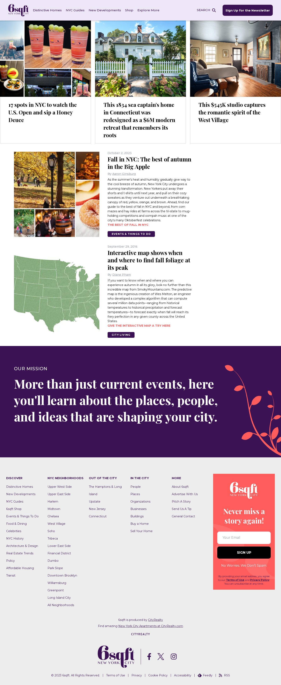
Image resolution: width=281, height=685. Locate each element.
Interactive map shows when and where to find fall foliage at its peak (149, 260)
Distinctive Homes (47, 10)
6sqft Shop (14, 509)
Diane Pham (121, 275)
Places (135, 494)
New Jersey (97, 509)
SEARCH (203, 10)
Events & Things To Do (131, 233)
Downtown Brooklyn (62, 575)
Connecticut (98, 516)
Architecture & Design (22, 546)
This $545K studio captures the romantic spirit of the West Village (232, 112)
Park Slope (55, 568)
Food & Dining (16, 524)
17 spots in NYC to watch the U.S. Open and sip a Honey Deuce (42, 112)
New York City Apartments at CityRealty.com (150, 626)
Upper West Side (60, 487)
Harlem (53, 501)
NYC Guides (75, 10)
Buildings (137, 516)
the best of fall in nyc (128, 225)
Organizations (140, 501)
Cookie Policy (158, 675)
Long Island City (59, 598)
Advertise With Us (185, 494)
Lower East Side (59, 546)
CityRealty (155, 620)
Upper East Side (59, 494)
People (135, 487)
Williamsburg (57, 583)
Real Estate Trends (19, 553)
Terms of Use (235, 579)
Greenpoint (56, 590)
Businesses (138, 509)
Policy (10, 561)
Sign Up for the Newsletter (247, 10)
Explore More (148, 10)
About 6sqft (180, 487)
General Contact (183, 516)
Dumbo (53, 561)
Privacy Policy (259, 579)
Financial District (59, 553)
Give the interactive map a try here (139, 326)
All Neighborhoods (61, 605)
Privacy (136, 675)
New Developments (105, 10)
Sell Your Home (141, 531)
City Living (121, 334)
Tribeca (53, 538)
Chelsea (53, 516)
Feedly (207, 675)
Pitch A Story (181, 501)
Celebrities (13, 531)
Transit (10, 575)
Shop (129, 10)
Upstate (94, 501)
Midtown (54, 509)
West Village (56, 524)
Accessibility (182, 675)
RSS (227, 675)
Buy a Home (139, 524)
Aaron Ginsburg (124, 174)
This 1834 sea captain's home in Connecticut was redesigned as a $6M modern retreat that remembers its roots (139, 120)
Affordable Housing (20, 568)
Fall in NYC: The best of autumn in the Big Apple (149, 162)
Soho (51, 531)
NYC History (15, 538)
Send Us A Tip (182, 509)
